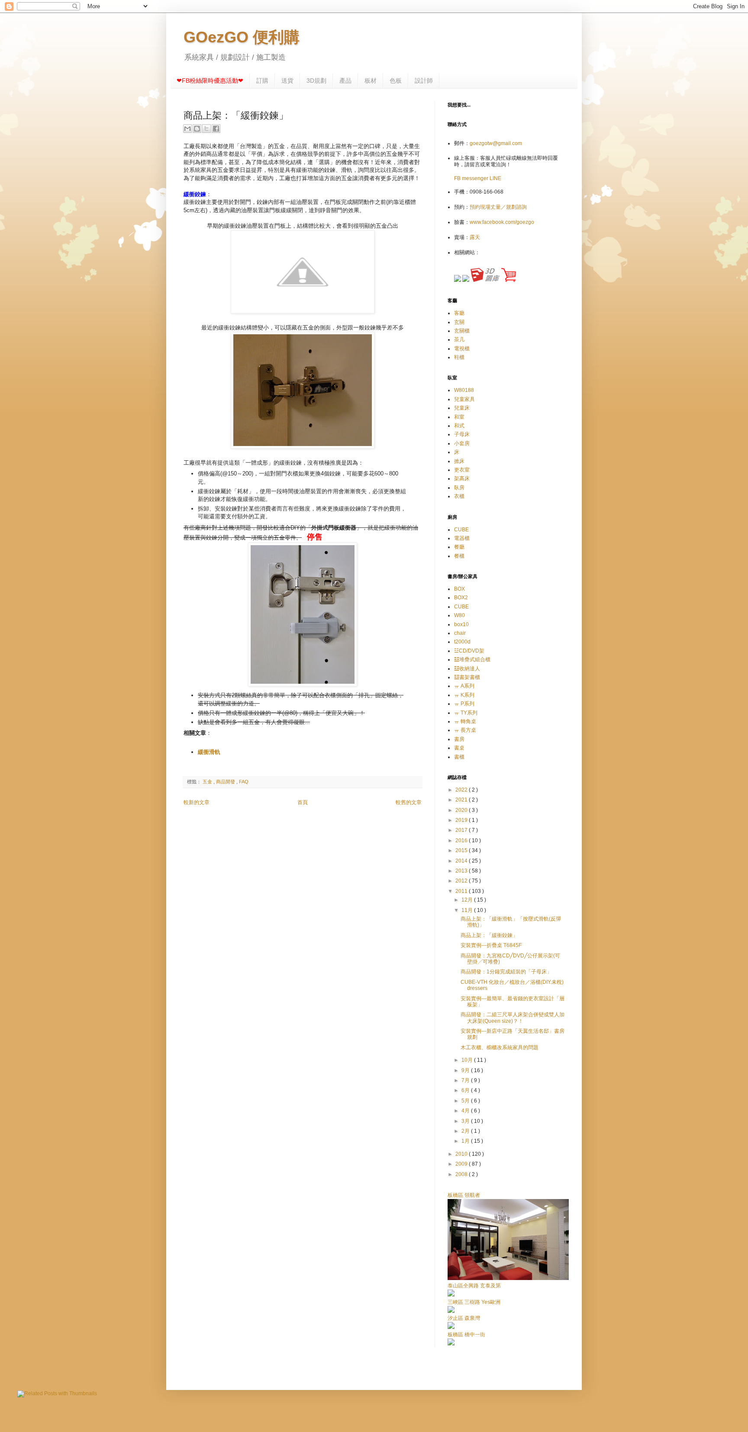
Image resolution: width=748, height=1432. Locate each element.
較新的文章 (197, 802)
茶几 (459, 339)
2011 (462, 891)
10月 (467, 1060)
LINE (495, 178)
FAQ (243, 781)
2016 (462, 840)
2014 (462, 861)
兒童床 (462, 408)
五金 (208, 781)
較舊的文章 (409, 802)
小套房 (462, 443)
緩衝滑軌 (209, 752)
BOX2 (461, 598)
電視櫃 (462, 349)
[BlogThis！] (197, 128)
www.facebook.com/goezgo (502, 222)
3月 (466, 1121)
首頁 (302, 802)
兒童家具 (464, 399)
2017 (462, 830)
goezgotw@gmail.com (496, 143)
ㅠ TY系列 (465, 713)
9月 (466, 1070)
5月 (466, 1101)
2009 (462, 1164)
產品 (345, 80)
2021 (462, 800)
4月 (466, 1111)
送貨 (287, 80)
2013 (462, 871)
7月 (466, 1080)
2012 (462, 881)
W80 (459, 615)
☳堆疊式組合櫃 (472, 659)
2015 (462, 850)
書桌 (459, 748)
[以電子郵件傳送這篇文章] (187, 128)
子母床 (462, 434)
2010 (462, 1154)
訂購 (262, 80)
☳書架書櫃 (467, 677)
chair (460, 633)
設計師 (424, 80)
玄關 (459, 322)
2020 (462, 810)
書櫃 (459, 757)
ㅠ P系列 (464, 704)
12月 (467, 900)
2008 (462, 1174)
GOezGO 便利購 (242, 37)
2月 (466, 1131)
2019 (462, 820)
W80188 (464, 390)
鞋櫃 (459, 357)
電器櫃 (462, 538)
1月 (466, 1141)
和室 (459, 417)
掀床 (459, 461)
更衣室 (462, 470)
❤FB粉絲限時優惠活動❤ (210, 80)
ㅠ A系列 (464, 686)
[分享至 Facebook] (216, 128)
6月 (466, 1090)
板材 (370, 80)
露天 (475, 237)
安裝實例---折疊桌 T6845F (491, 945)
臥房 (459, 488)
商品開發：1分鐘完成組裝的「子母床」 (506, 972)
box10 (461, 624)
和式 (459, 426)
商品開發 (226, 781)
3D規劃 (316, 80)
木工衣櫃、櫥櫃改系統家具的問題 (499, 1047)
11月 (467, 910)
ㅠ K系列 (464, 695)
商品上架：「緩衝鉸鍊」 (489, 935)
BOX (459, 589)
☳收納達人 (467, 669)
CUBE (461, 530)
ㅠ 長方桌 (465, 730)
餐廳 (459, 547)
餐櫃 (459, 556)
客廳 (459, 313)
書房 (459, 739)
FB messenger (472, 178)
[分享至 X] (206, 128)
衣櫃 (459, 496)
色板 (396, 80)
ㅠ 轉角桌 (465, 721)
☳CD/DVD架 (469, 651)
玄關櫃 (462, 331)
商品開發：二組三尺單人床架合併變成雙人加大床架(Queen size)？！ (512, 1018)
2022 (462, 790)
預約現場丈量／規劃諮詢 (498, 207)
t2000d (462, 642)
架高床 (462, 478)
